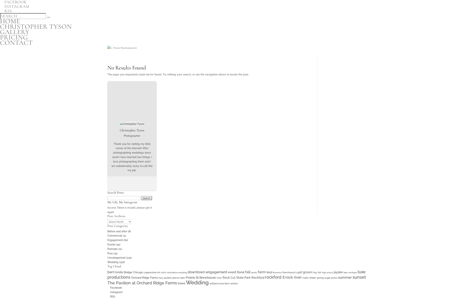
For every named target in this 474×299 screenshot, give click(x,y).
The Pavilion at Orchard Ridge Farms (142, 282)
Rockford (257, 277)
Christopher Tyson (36, 27)
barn (111, 272)
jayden (338, 272)
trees (181, 283)
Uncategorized (116, 257)
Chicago (138, 272)
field (269, 272)
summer (345, 277)
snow (312, 277)
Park (161, 278)
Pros (110, 253)
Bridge (128, 272)
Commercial (114, 235)
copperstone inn (152, 272)
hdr (319, 272)
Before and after (117, 231)
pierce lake (178, 277)
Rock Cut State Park (237, 277)
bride (119, 272)
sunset (359, 277)
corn (163, 272)
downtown (196, 272)
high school (327, 272)
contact (16, 43)
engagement (216, 272)
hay (315, 272)
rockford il (275, 277)
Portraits (112, 248)
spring (320, 277)
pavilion (168, 278)
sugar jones (330, 277)
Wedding (112, 262)
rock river (293, 277)
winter (234, 283)
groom (307, 272)
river (219, 277)
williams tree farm (219, 283)
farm (262, 272)
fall (247, 272)
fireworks (277, 272)
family (254, 272)
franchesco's (289, 272)
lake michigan (350, 272)
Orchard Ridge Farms (144, 277)
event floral (236, 272)
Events (111, 244)
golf (299, 272)
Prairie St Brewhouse (201, 277)
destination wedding (177, 272)
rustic (305, 277)
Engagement (115, 240)
